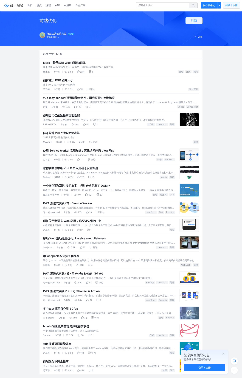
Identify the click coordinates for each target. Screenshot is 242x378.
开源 (188, 71)
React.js (170, 212)
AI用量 (67, 5)
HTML (151, 124)
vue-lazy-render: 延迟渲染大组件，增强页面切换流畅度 (79, 98)
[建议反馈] (234, 361)
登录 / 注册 (204, 367)
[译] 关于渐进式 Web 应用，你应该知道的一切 (72, 221)
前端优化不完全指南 (56, 361)
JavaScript (192, 106)
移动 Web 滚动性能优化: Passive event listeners (74, 238)
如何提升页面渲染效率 (57, 344)
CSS (172, 194)
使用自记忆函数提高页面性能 (61, 115)
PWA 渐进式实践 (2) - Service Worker (67, 203)
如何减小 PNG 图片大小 (58, 80)
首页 (29, 5)
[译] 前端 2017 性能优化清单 (61, 133)
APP (57, 5)
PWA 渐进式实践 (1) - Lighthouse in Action (71, 291)
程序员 (163, 194)
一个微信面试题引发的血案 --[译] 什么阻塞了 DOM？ (77, 185)
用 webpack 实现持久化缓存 (61, 256)
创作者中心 (209, 5)
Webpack (185, 265)
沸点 (39, 5)
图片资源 (193, 89)
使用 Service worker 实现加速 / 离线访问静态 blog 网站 (78, 150)
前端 (181, 71)
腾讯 (196, 71)
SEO (172, 370)
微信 (172, 177)
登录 (231, 5)
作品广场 (81, 5)
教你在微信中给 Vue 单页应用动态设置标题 (70, 168)
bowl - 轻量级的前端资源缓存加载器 (66, 326)
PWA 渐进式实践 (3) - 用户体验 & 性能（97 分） (74, 273)
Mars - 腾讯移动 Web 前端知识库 (64, 62)
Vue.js (181, 106)
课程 (48, 5)
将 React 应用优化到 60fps (60, 308)
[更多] (234, 370)
